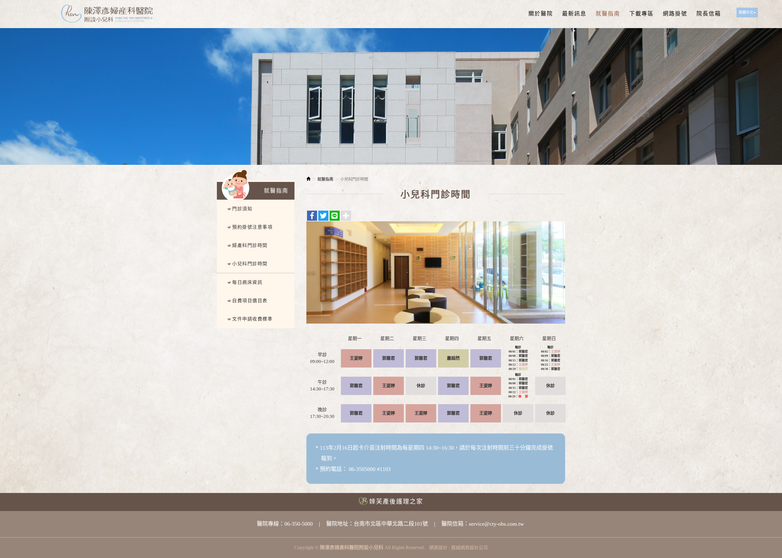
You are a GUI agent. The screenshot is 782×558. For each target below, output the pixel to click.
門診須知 (242, 208)
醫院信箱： (455, 524)
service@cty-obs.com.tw (496, 524)
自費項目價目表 (250, 300)
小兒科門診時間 (250, 263)
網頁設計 (438, 547)
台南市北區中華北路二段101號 (391, 524)
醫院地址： (340, 524)
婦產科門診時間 (250, 245)
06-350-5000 (298, 524)
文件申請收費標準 (252, 319)
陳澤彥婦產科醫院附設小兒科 (107, 14)
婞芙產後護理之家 (396, 501)
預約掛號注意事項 (252, 227)
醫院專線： (270, 524)
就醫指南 (325, 179)
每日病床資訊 (247, 282)
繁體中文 (746, 12)
